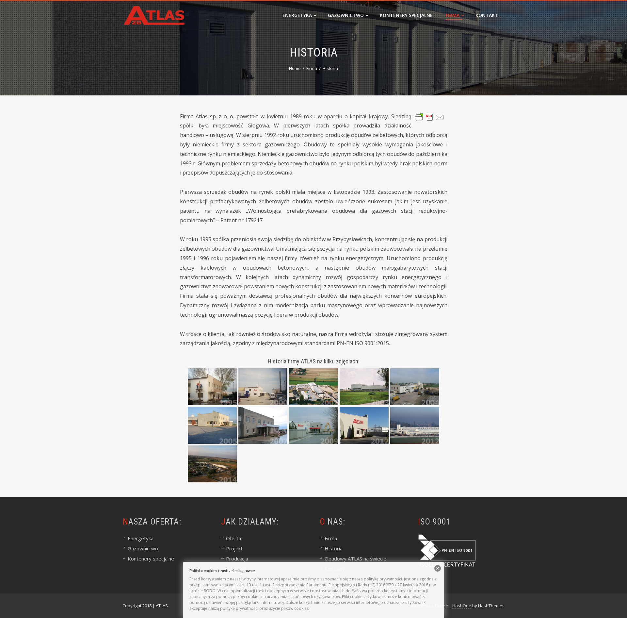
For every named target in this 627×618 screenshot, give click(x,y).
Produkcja (237, 558)
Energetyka (297, 15)
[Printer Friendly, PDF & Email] (429, 117)
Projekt (234, 548)
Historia (334, 548)
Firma (452, 15)
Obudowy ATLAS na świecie (355, 558)
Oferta (233, 538)
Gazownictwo (346, 15)
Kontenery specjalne (406, 15)
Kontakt (486, 15)
